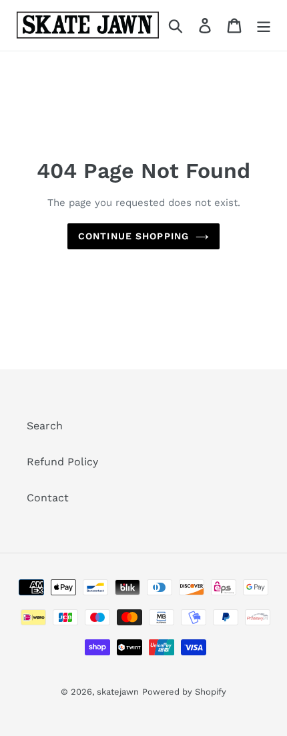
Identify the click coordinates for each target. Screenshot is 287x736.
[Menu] (263, 26)
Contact (48, 497)
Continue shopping (133, 236)
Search (45, 425)
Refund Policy (62, 461)
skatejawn (118, 692)
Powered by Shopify (184, 692)
